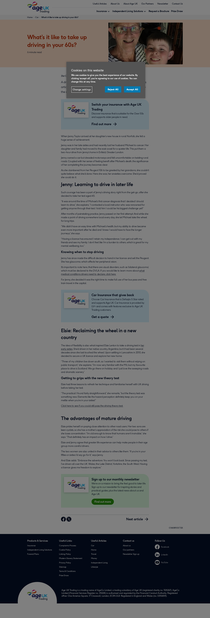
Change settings (82, 89)
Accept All (132, 89)
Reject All (113, 89)
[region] (105, 80)
